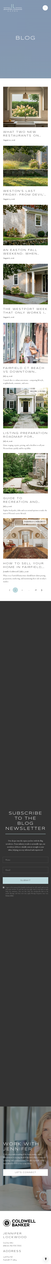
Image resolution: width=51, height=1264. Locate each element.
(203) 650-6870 (8, 1243)
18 (36, 590)
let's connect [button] (25, 1172)
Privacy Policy (9, 895)
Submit (25, 880)
